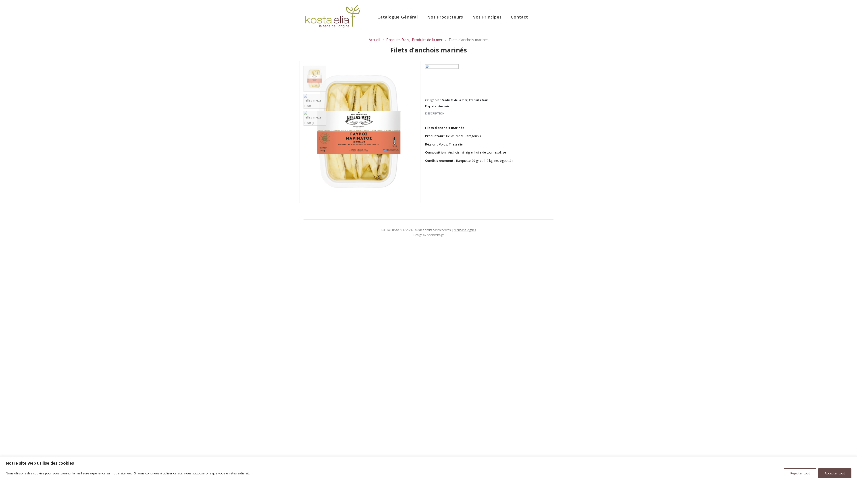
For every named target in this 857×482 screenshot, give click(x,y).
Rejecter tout (800, 473)
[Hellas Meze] (442, 79)
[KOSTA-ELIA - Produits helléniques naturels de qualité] (333, 17)
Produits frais (479, 100)
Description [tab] (435, 113)
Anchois (443, 106)
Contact (519, 17)
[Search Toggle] (544, 17)
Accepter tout (835, 473)
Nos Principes (487, 17)
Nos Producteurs (445, 17)
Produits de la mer (454, 100)
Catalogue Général (397, 17)
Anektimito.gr (435, 235)
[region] (428, 469)
